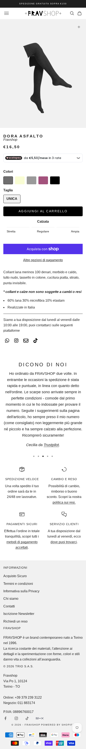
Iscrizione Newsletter (18, 613)
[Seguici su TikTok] (27, 718)
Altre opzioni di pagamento (43, 260)
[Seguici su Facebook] (5, 718)
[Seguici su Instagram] (16, 718)
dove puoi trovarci (64, 542)
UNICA (11, 198)
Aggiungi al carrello (43, 211)
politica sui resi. (64, 502)
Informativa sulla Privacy (21, 591)
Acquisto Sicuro (15, 576)
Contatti (9, 606)
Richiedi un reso (15, 621)
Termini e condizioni (18, 583)
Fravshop (10, 139)
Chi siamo (10, 598)
